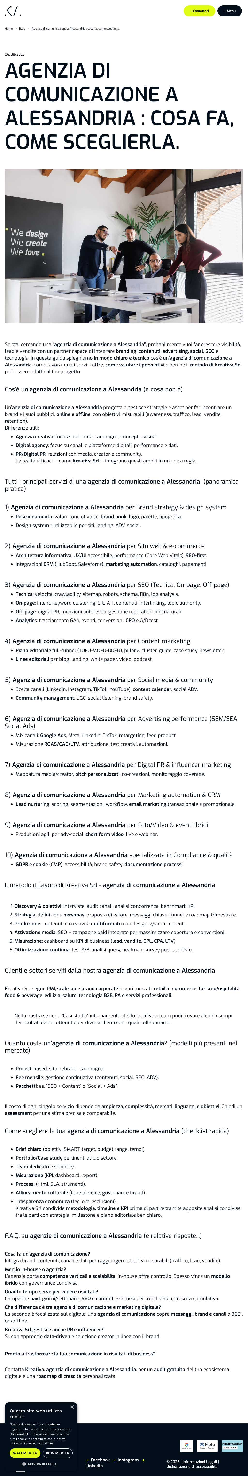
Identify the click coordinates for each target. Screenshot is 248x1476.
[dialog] (41, 1436)
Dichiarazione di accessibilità (192, 1466)
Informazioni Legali (200, 1461)
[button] (229, 10)
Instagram (128, 1460)
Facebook (100, 1460)
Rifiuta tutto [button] (57, 1453)
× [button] (72, 1407)
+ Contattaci (199, 11)
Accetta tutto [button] (25, 1453)
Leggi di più (45, 1443)
